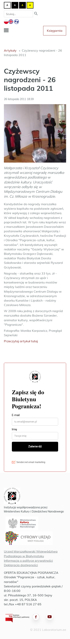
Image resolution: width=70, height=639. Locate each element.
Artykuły (10, 50)
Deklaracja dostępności (21, 565)
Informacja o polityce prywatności (28, 560)
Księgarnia (54, 31)
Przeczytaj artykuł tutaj (21, 341)
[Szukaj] (36, 14)
